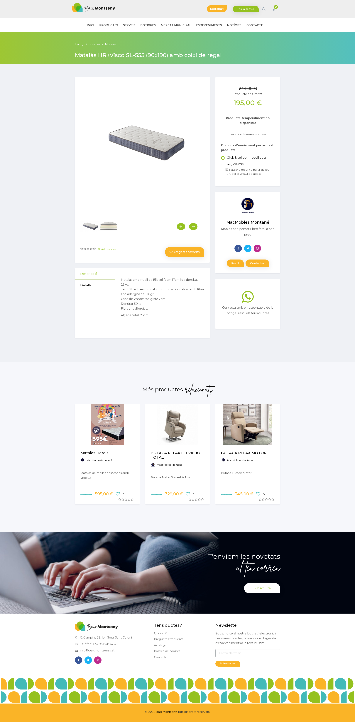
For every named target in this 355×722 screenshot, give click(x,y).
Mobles (110, 44)
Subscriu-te (262, 588)
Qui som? (160, 633)
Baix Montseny (166, 712)
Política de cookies (167, 651)
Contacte (160, 657)
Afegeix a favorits (186, 252)
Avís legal (160, 645)
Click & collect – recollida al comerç (244, 161)
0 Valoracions (107, 249)
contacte (254, 25)
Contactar (257, 263)
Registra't (217, 9)
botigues (148, 25)
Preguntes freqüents (168, 639)
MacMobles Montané (99, 460)
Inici (77, 44)
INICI (90, 25)
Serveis (129, 25)
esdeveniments (209, 25)
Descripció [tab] (88, 274)
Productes (108, 25)
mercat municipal (176, 25)
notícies (234, 25)
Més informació (107, 429)
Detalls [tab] (86, 285)
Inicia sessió (246, 9)
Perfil (235, 263)
